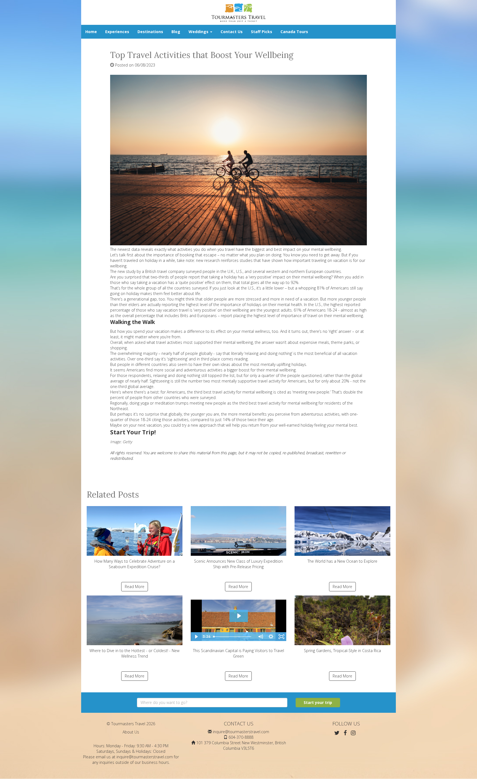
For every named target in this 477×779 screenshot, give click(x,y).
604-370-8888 (241, 737)
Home (91, 31)
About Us (131, 732)
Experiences (117, 31)
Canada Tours (294, 31)
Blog (175, 31)
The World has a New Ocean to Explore (342, 561)
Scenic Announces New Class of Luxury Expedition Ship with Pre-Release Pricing (238, 564)
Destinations (150, 31)
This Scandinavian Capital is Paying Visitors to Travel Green (238, 653)
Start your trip (318, 702)
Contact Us (232, 31)
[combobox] (212, 702)
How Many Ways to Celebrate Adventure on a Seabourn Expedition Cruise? (134, 564)
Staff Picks (261, 31)
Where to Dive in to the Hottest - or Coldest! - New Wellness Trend (134, 653)
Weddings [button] (199, 31)
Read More (134, 586)
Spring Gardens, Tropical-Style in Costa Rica (342, 650)
